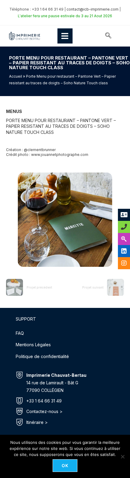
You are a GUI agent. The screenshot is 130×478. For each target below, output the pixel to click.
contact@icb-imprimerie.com (93, 9)
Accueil (15, 76)
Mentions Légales (33, 344)
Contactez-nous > (44, 411)
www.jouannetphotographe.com (59, 154)
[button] (108, 36)
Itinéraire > (37, 422)
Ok (65, 465)
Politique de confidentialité (42, 356)
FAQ (20, 333)
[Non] (122, 457)
